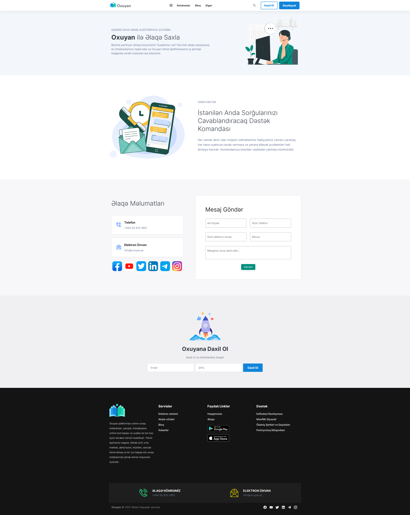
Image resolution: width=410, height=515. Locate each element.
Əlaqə (210, 419)
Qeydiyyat (289, 5)
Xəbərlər (163, 430)
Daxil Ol (269, 5)
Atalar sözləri (166, 419)
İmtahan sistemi (168, 413)
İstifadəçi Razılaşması (269, 413)
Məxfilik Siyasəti (266, 419)
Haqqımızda (214, 413)
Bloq (161, 424)
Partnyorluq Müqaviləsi (270, 430)
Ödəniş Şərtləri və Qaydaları (273, 424)
